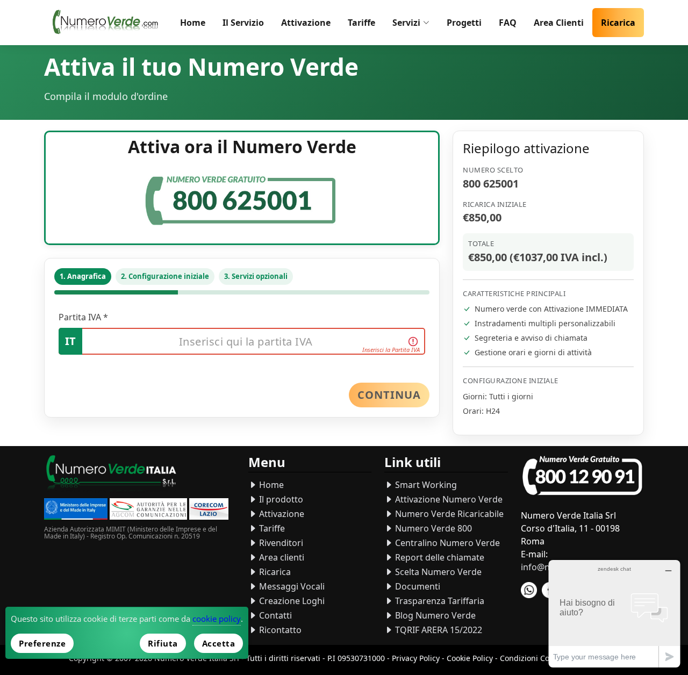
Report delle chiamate (438, 557)
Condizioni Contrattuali (541, 658)
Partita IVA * (83, 317)
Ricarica (618, 22)
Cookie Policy (470, 658)
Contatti (274, 615)
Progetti (464, 22)
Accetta (218, 643)
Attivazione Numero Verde (448, 499)
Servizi (406, 22)
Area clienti (280, 557)
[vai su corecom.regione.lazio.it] (208, 510)
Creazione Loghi (291, 601)
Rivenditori (280, 543)
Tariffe (361, 22)
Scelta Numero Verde (437, 572)
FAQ (508, 22)
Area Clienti (559, 22)
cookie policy (216, 618)
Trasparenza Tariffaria (438, 601)
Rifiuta (163, 643)
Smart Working (425, 485)
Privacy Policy (416, 658)
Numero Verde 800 (432, 528)
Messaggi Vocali (291, 586)
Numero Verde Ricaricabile (448, 514)
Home (192, 22)
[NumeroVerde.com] (107, 22)
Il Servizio (243, 22)
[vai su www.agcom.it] (148, 510)
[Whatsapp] (529, 590)
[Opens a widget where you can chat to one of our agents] (614, 613)
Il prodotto (280, 499)
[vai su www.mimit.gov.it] (76, 510)
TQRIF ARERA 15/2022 (437, 630)
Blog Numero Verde (434, 615)
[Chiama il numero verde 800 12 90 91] (582, 476)
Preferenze (42, 643)
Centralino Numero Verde (446, 543)
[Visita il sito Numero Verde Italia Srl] (111, 475)
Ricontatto (279, 630)
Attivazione (306, 22)
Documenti (416, 586)
